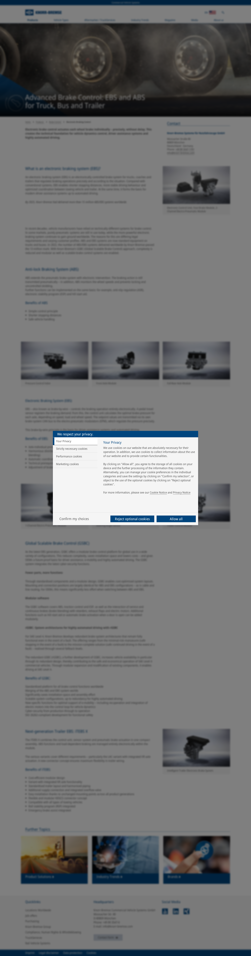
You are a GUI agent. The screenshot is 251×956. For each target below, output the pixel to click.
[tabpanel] (149, 468)
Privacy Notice (181, 492)
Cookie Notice (158, 492)
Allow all (176, 518)
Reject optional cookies (132, 518)
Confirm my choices (74, 518)
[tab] (75, 441)
